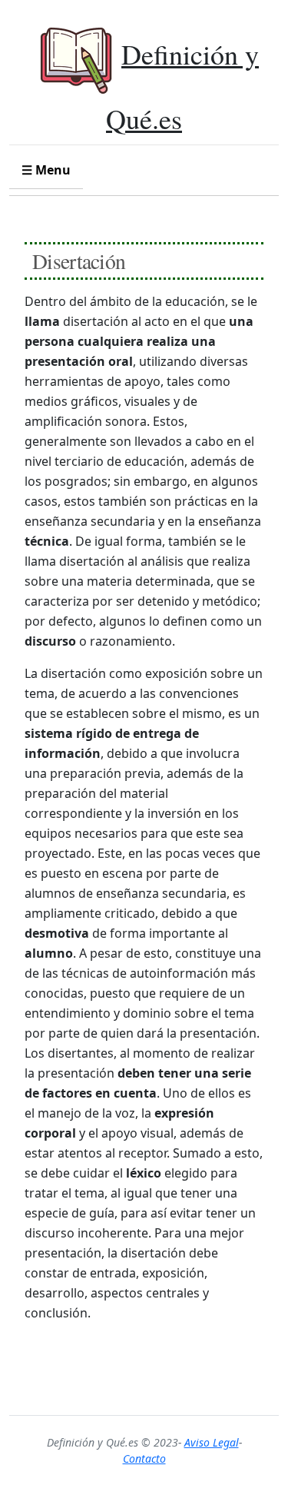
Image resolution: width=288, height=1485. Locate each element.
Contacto (144, 1458)
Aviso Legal (211, 1442)
